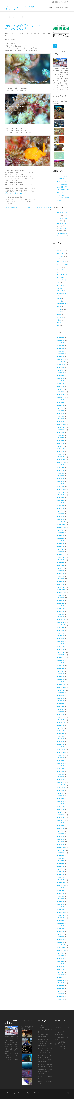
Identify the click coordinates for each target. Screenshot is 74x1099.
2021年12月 (61, 489)
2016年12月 (61, 652)
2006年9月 (61, 985)
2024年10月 (61, 397)
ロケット (60, 291)
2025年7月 (61, 373)
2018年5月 (61, 606)
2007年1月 (61, 975)
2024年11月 (61, 394)
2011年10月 (61, 820)
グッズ (60, 259)
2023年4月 (61, 446)
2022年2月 (61, 484)
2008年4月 (61, 934)
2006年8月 (61, 988)
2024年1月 (61, 421)
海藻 (59, 314)
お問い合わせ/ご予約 (62, 2)
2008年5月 (61, 931)
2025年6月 (61, 375)
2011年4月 (61, 836)
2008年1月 (61, 942)
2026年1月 (61, 356)
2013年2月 (61, 777)
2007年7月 (61, 958)
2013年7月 (61, 763)
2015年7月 (61, 698)
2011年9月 (61, 823)
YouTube (60, 248)
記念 (59, 320)
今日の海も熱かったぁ (62, 1027)
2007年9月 (61, 953)
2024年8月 (61, 402)
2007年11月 (61, 948)
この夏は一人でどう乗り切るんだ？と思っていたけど (63, 197)
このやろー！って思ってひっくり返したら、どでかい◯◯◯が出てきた (45, 1058)
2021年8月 (61, 500)
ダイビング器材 (62, 264)
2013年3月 (61, 774)
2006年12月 (61, 977)
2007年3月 (61, 969)
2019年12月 (61, 554)
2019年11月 (61, 557)
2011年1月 (61, 844)
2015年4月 (61, 706)
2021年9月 (61, 497)
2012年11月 (61, 785)
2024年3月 (61, 416)
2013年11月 (61, 752)
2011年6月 (61, 831)
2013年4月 (61, 771)
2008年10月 (61, 918)
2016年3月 (61, 676)
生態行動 (60, 317)
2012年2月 (61, 809)
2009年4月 (61, 901)
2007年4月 (61, 966)
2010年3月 (61, 872)
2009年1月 (61, 910)
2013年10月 (61, 755)
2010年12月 (61, 847)
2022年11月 (61, 459)
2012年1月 (61, 812)
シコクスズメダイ (64, 181)
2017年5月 (61, 638)
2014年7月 (61, 731)
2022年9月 (61, 465)
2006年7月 (61, 991)
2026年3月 (61, 351)
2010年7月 (61, 861)
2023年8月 (61, 435)
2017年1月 (61, 649)
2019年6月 (61, 571)
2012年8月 (61, 793)
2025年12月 (61, 359)
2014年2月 (61, 744)
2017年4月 (61, 641)
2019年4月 (61, 576)
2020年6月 (61, 538)
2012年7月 (61, 796)
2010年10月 (61, 853)
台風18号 (61, 179)
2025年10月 (61, 365)
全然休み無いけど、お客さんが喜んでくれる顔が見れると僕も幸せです (45, 1042)
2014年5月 (61, 736)
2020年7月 (61, 535)
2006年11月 (61, 980)
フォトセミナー (62, 270)
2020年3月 (61, 546)
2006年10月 (61, 983)
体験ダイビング (62, 293)
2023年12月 (61, 424)
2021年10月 (61, 495)
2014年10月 (61, 722)
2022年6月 (61, 473)
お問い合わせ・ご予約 (62, 7)
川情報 (60, 298)
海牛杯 (60, 312)
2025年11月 (61, 362)
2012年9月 (61, 790)
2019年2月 (61, 581)
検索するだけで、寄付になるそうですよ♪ (16, 193)
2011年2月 (61, 842)
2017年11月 (61, 622)
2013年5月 (61, 769)
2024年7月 (61, 405)
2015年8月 (61, 695)
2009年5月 (61, 899)
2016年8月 (61, 663)
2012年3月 (61, 807)
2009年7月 (61, 893)
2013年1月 (61, 779)
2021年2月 (61, 516)
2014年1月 (61, 747)
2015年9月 (61, 693)
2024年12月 (61, 392)
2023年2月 (61, 451)
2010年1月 (61, 877)
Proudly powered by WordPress (13, 1093)
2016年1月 (61, 682)
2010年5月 (61, 866)
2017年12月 (61, 619)
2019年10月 (61, 560)
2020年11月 (61, 525)
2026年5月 (61, 346)
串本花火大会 (43, 1081)
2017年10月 (61, 625)
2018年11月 (61, 590)
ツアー (60, 267)
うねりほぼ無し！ (63, 223)
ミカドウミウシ (63, 176)
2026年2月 (61, 354)
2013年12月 (61, 750)
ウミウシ (60, 256)
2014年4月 (61, 739)
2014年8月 (61, 728)
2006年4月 (61, 999)
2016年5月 (61, 671)
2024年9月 (61, 400)
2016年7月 (61, 666)
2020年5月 (61, 541)
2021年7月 (61, 503)
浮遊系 (60, 306)
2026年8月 (61, 337)
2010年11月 (61, 850)
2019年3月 (61, 579)
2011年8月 (61, 825)
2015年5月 (61, 703)
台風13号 (42, 1076)
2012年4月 (61, 804)
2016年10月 (61, 657)
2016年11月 (61, 655)
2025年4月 (61, 381)
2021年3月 (61, 514)
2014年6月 (61, 733)
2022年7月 (61, 470)
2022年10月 (61, 462)
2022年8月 (61, 468)
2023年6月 (61, 440)
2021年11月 (61, 492)
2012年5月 (61, 801)
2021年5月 (61, 508)
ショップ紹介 (62, 261)
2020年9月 (61, 530)
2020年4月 (61, 543)
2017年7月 (61, 633)
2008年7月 (61, 926)
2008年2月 (61, 939)
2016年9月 (61, 660)
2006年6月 (61, 994)
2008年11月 (61, 915)
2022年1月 (61, 487)
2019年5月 (61, 573)
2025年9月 (61, 367)
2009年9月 (61, 888)
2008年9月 (61, 920)
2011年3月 (61, 839)
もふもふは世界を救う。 (12, 207)
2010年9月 (61, 855)
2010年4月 (61, 869)
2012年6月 (61, 798)
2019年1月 (61, 584)
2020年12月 (61, 522)
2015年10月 (61, 690)
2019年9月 (61, 562)
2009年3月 (61, 904)
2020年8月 (61, 533)
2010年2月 (61, 874)
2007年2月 (61, 972)
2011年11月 (61, 817)
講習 (59, 322)
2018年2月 (61, 614)
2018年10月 (61, 592)
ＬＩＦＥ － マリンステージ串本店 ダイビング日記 (18, 8)
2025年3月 (61, 384)
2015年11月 (61, 687)
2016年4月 (61, 674)
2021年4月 (61, 511)
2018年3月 (61, 611)
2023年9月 (61, 432)
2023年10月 (61, 430)
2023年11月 (61, 427)
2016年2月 (61, 679)
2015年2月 (61, 712)
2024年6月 (61, 408)
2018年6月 (61, 603)
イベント (60, 253)
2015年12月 (61, 684)
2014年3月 (61, 741)
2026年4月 (61, 348)
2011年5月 (61, 834)
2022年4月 (61, 478)
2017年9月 (61, 628)
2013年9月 (61, 758)
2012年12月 (61, 782)
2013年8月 (61, 760)
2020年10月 (61, 527)
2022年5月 (61, 476)
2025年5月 (61, 378)
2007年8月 (61, 956)
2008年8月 (61, 923)
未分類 (60, 301)
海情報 (60, 309)
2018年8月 (61, 598)
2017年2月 (61, 647)
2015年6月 (61, 701)
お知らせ (60, 251)
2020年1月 (61, 552)
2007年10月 (61, 950)
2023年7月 (61, 438)
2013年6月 (61, 766)
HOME (51, 7)
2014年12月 (61, 717)
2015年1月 (61, 714)
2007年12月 (61, 945)
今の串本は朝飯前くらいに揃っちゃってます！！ (22, 27)
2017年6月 (61, 636)
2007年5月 (61, 964)
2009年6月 (61, 896)
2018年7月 (61, 600)
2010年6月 (61, 863)
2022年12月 (61, 457)
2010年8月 (61, 858)
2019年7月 (61, 568)
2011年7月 (61, 828)
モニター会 (61, 285)
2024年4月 (61, 413)
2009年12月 (61, 880)
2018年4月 (61, 609)
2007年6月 (61, 961)
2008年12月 (61, 912)
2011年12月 (61, 815)
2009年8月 (61, 891)
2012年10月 (61, 788)
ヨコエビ (60, 288)
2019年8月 (61, 565)
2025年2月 (61, 386)
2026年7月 (61, 340)
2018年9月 (61, 595)
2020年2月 (61, 549)
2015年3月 (61, 709)
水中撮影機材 (62, 304)
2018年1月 (61, 617)
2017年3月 (61, 644)
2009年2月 (61, 907)
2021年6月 (61, 506)
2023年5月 (61, 443)
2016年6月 (61, 668)
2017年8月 (61, 630)
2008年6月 (61, 929)
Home (6, 17)
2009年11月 (61, 882)
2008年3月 (61, 937)
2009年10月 (61, 885)
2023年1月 (61, 454)
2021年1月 (61, 519)
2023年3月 (61, 449)
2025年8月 (61, 370)
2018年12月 (61, 587)
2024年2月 (61, 419)
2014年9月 (61, 725)
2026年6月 (61, 343)
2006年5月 (61, 996)
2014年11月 (61, 720)
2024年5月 (61, 411)
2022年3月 (61, 481)
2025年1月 (61, 389)
